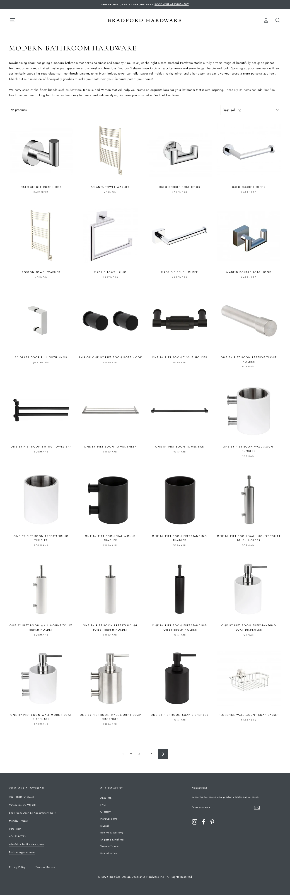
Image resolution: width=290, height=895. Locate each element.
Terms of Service (110, 846)
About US (105, 798)
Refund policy (108, 853)
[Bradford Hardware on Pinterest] (212, 822)
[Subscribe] (257, 807)
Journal (104, 826)
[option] (145, 4)
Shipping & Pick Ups (112, 839)
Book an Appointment (22, 852)
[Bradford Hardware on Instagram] (194, 822)
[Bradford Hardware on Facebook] (203, 822)
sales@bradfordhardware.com (26, 844)
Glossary (105, 811)
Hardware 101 (108, 818)
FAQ (103, 805)
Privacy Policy (17, 867)
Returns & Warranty (111, 832)
